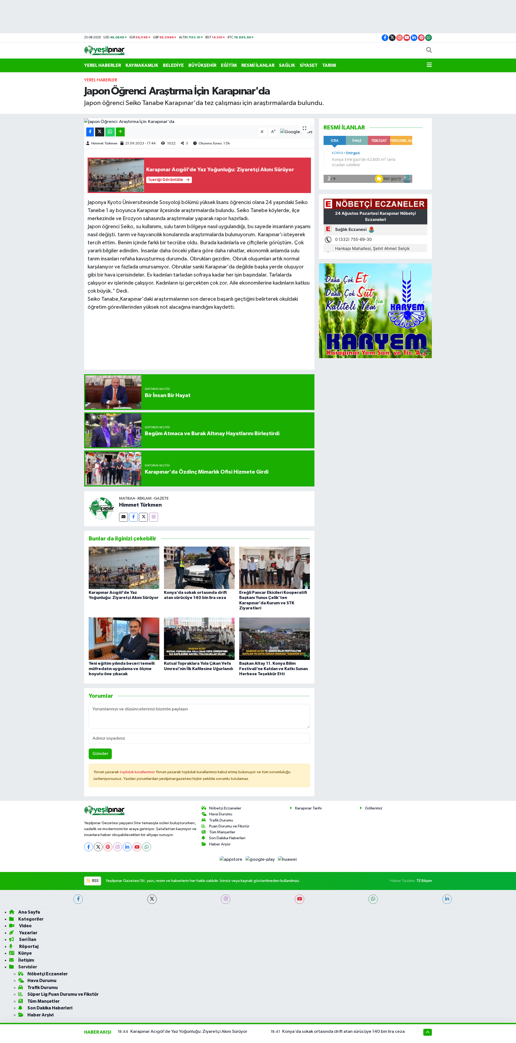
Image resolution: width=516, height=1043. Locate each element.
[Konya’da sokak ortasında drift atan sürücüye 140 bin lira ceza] (199, 567)
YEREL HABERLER (102, 65)
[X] (98, 846)
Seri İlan (27, 939)
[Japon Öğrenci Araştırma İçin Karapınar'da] (199, 121)
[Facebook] (133, 517)
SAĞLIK (287, 65)
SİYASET (309, 65)
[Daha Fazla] (120, 132)
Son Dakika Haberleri (227, 838)
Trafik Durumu (221, 820)
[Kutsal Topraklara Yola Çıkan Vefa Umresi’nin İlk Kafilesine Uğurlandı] (199, 638)
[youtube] (299, 899)
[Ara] (429, 50)
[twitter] (152, 899)
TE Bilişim (424, 881)
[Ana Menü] (429, 65)
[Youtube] (136, 846)
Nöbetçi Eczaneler (225, 808)
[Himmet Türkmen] (101, 508)
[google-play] (260, 859)
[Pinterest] (107, 846)
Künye (25, 953)
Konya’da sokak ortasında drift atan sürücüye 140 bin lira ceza (343, 1031)
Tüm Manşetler (222, 832)
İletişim (26, 960)
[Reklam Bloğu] (375, 310)
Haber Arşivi (219, 844)
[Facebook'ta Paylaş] (90, 132)
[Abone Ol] (296, 132)
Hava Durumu (220, 814)
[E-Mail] (123, 517)
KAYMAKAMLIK (142, 65)
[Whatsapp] (146, 846)
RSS (95, 881)
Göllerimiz (373, 808)
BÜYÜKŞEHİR (202, 65)
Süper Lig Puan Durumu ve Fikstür (63, 994)
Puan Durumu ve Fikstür (229, 826)
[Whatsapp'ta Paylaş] (110, 132)
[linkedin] (447, 899)
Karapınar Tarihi (308, 808)
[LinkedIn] (127, 846)
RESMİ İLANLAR (257, 65)
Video (25, 926)
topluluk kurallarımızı (138, 772)
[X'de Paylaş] (99, 132)
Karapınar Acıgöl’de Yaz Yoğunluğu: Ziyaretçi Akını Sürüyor (188, 1031)
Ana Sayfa (29, 912)
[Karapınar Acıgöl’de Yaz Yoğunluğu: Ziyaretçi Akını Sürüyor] (124, 567)
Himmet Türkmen (104, 143)
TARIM (329, 65)
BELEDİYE (173, 65)
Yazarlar (27, 933)
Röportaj (28, 946)
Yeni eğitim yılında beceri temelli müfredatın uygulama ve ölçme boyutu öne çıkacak (122, 668)
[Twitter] (143, 517)
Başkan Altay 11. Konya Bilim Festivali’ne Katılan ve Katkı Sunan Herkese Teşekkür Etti (273, 668)
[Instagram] (153, 517)
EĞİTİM (229, 65)
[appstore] (231, 859)
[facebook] (78, 899)
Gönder (100, 753)
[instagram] (225, 899)
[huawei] (287, 859)
